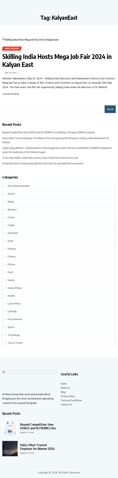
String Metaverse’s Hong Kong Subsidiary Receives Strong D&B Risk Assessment (42, 163)
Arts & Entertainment (19, 185)
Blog (63, 392)
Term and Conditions (71, 400)
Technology (14, 334)
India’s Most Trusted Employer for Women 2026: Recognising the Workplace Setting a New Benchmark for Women (55, 140)
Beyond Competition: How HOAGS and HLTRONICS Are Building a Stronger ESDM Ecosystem (48, 132)
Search (110, 109)
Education (13, 232)
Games (11, 280)
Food (10, 272)
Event (11, 240)
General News (15, 287)
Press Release (11, 48)
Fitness (11, 264)
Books (11, 201)
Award (11, 193)
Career (11, 217)
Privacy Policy (68, 396)
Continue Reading (10, 94)
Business (12, 209)
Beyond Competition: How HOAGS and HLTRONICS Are (38, 426)
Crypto (11, 225)
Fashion (12, 248)
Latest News (14, 303)
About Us (65, 387)
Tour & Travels (15, 342)
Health (11, 295)
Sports (11, 327)
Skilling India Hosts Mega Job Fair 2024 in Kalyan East (57, 60)
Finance (12, 256)
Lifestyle (12, 311)
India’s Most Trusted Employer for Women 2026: (37, 446)
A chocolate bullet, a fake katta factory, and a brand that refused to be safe (40, 157)
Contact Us (66, 404)
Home (64, 383)
